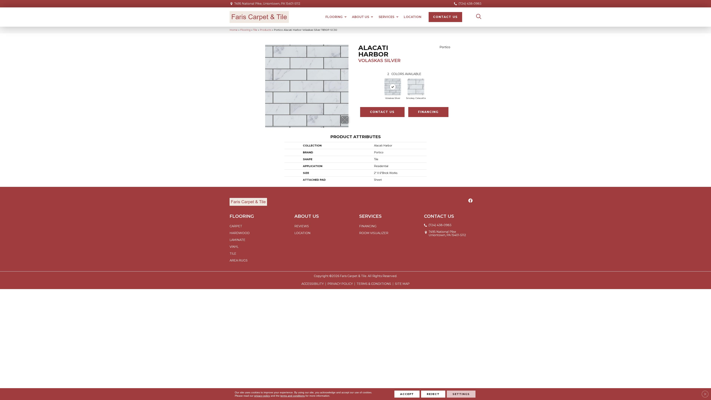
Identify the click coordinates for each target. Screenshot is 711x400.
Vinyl (234, 247)
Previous (356, 85)
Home (234, 29)
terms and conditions (292, 395)
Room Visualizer (373, 233)
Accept (407, 394)
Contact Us (382, 112)
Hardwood (240, 233)
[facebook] (470, 201)
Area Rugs (239, 260)
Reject (433, 394)
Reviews (301, 226)
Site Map (402, 283)
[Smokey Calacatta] (416, 87)
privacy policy (262, 395)
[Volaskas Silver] (392, 87)
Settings (461, 394)
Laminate (237, 240)
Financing (428, 112)
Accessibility (312, 283)
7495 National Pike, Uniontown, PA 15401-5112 (267, 3)
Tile (255, 29)
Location (302, 233)
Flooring (245, 29)
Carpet (236, 226)
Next (452, 85)
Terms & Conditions (374, 283)
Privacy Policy (340, 283)
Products (265, 29)
